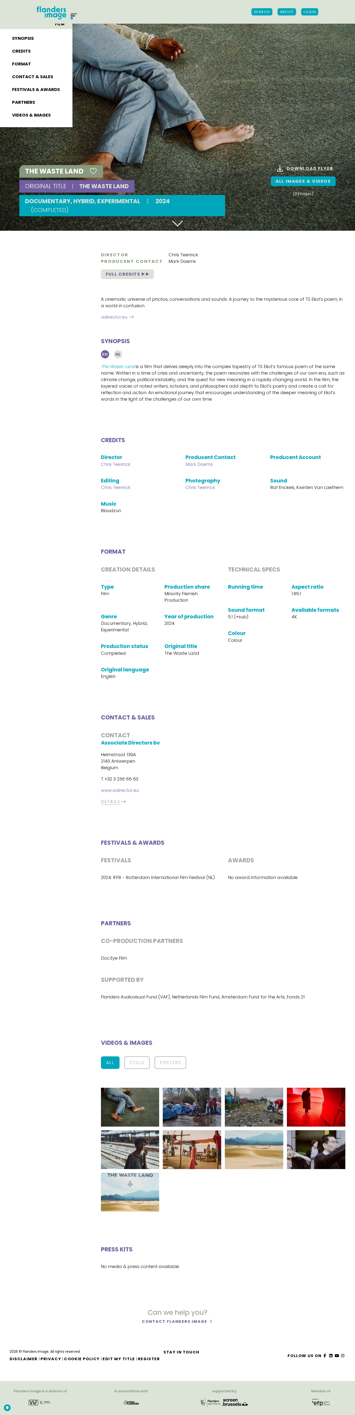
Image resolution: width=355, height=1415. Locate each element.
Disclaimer (24, 1359)
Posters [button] (170, 1063)
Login (310, 11)
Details (111, 802)
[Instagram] (343, 1356)
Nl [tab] (118, 354)
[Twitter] (331, 1356)
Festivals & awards (36, 89)
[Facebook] (325, 1356)
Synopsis (23, 38)
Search (262, 11)
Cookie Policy (82, 1359)
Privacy (51, 1359)
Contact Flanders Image (175, 1321)
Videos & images (31, 115)
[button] (130, 1107)
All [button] (110, 1063)
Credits (21, 51)
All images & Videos (303, 181)
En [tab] (105, 354)
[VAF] (40, 1402)
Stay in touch (181, 1352)
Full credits (124, 274)
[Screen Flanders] (131, 1402)
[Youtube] (336, 1356)
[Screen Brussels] (235, 1402)
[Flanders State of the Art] (211, 1402)
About (287, 11)
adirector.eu (114, 317)
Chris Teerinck (183, 255)
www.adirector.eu (120, 790)
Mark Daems (182, 261)
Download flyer (310, 168)
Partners (23, 102)
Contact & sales (32, 77)
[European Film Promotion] (321, 1402)
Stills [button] (137, 1063)
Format (21, 64)
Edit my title (119, 1359)
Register (149, 1359)
